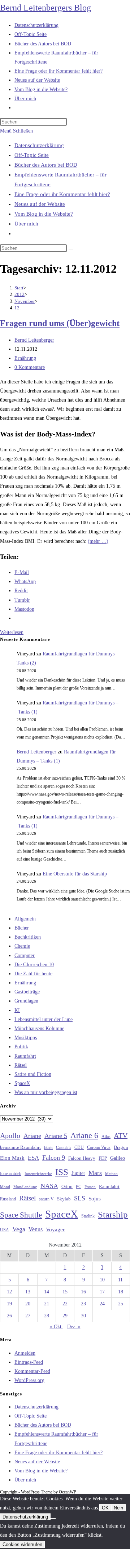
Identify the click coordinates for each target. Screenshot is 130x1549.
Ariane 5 (55, 1135)
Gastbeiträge (27, 992)
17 (102, 1291)
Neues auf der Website (39, 204)
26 (9, 1315)
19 (9, 1303)
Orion (67, 1186)
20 (27, 1303)
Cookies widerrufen (22, 1544)
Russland (8, 1199)
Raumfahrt (25, 1056)
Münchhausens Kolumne (39, 1028)
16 (83, 1291)
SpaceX (22, 1083)
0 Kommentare (29, 367)
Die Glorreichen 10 (34, 964)
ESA (33, 1157)
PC (78, 1186)
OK (105, 1508)
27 (27, 1315)
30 (83, 1315)
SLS (79, 1198)
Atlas (105, 1136)
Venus (36, 1229)
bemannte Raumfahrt (20, 1147)
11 (120, 1279)
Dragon (121, 1147)
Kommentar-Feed (32, 1371)
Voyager (55, 1229)
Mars (95, 1172)
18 (120, 1291)
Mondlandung (25, 1187)
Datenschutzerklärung (39, 145)
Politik (21, 1046)
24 (102, 1303)
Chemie (22, 946)
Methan (111, 1173)
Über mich (26, 224)
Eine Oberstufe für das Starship (75, 874)
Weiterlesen (11, 632)
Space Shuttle (21, 1215)
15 (65, 1291)
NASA (49, 1186)
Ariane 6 (84, 1135)
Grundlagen (26, 1001)
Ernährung (25, 358)
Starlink (88, 1216)
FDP (103, 1158)
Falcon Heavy (81, 1158)
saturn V (46, 1199)
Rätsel (20, 1065)
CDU (79, 1147)
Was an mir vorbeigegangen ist (45, 1092)
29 (65, 1315)
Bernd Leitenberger (34, 340)
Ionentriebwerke (38, 1173)
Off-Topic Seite (31, 155)
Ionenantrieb (10, 1173)
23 (83, 1303)
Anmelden (24, 1353)
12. (17, 307)
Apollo (10, 1135)
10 (102, 1279)
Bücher (21, 928)
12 (9, 1291)
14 (46, 1291)
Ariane (32, 1135)
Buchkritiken (27, 937)
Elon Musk (12, 1158)
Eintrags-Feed (28, 1362)
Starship (113, 1214)
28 (46, 1315)
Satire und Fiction (32, 1074)
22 (65, 1303)
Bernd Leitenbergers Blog (45, 7)
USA (4, 1230)
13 (27, 1291)
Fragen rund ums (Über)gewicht (60, 323)
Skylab (64, 1199)
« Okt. (56, 1326)
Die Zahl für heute (33, 973)
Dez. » (74, 1326)
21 (46, 1303)
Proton (90, 1187)
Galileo (117, 1158)
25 (120, 1303)
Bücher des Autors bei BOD (45, 165)
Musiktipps (25, 1037)
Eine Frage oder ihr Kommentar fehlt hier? (62, 194)
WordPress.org (29, 1380)
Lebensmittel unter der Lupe (43, 1019)
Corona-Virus (98, 1147)
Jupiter (78, 1173)
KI (17, 1010)
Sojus (94, 1199)
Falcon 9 (53, 1157)
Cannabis (63, 1147)
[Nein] (53, 1518)
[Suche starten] (70, 250)
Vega (18, 1229)
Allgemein (25, 919)
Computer (24, 955)
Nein (118, 1508)
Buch (48, 1147)
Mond (5, 1186)
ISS (61, 1172)
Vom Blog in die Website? (43, 214)
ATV (120, 1135)
